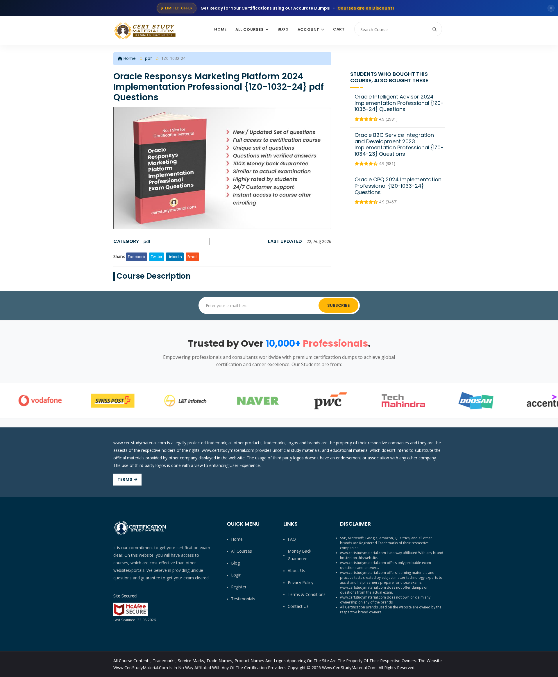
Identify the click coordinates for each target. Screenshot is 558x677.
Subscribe (338, 305)
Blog (283, 29)
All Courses (249, 29)
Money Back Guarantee (299, 554)
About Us (296, 570)
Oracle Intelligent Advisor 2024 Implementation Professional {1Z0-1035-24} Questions (399, 103)
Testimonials (243, 598)
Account (308, 29)
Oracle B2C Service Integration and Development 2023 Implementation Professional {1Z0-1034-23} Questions (399, 144)
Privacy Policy (300, 582)
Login (236, 575)
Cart (339, 29)
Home (220, 29)
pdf (148, 58)
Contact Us (298, 606)
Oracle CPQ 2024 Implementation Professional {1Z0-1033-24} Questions (398, 186)
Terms (125, 479)
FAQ (292, 539)
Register (238, 587)
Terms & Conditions (307, 594)
